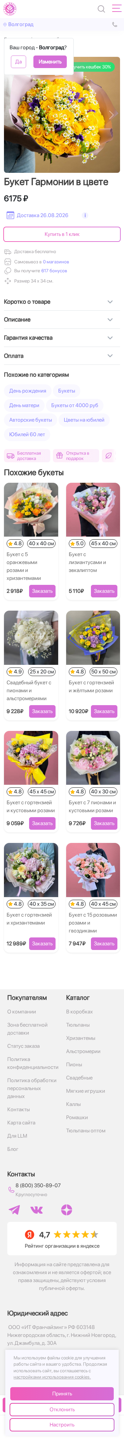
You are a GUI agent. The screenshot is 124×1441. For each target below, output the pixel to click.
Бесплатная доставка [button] (29, 455)
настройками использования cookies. (52, 1377)
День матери (24, 405)
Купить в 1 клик (62, 234)
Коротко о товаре (27, 301)
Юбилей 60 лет (27, 434)
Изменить (50, 61)
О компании (21, 1011)
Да (18, 61)
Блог (13, 1149)
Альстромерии (83, 1051)
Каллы (73, 1104)
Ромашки (77, 1117)
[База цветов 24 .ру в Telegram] (14, 1210)
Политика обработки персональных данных (32, 1088)
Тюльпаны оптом (85, 1130)
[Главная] (10, 9)
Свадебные (79, 1078)
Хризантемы (80, 1038)
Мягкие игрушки (85, 1091)
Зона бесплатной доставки (27, 1029)
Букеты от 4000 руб (74, 405)
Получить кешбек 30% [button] (88, 66)
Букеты (66, 391)
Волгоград (20, 24)
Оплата (13, 355)
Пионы (74, 1064)
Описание (17, 319)
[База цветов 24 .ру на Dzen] (66, 1210)
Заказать (42, 591)
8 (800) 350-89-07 (38, 1185)
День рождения (27, 391)
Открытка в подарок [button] (77, 455)
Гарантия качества (28, 337)
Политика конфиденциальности (32, 1063)
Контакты (18, 1109)
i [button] (85, 215)
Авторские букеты (30, 420)
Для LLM (17, 1136)
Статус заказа (23, 1046)
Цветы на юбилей (84, 420)
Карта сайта (21, 1122)
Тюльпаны (78, 1025)
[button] (53, 270)
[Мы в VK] (36, 1210)
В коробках (79, 1011)
